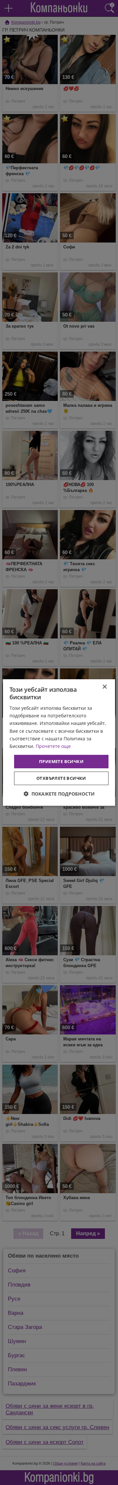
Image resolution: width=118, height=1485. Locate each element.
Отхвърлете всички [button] (61, 778)
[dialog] (59, 742)
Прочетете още (53, 746)
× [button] (104, 686)
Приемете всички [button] (61, 761)
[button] (59, 794)
